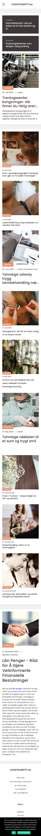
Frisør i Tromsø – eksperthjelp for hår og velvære (19, 497)
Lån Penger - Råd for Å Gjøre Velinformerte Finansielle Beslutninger (20, 670)
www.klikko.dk (22, 793)
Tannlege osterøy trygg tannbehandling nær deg (20, 278)
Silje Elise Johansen (10, 655)
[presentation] (36, 414)
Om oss (20, 815)
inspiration (9, 20)
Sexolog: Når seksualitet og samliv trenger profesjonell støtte (19, 595)
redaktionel (8, 645)
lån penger (17, 688)
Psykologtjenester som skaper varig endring (19, 45)
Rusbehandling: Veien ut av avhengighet (16, 546)
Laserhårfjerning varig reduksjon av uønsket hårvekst (20, 223)
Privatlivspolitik (23, 833)
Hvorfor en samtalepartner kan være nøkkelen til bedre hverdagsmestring (18, 383)
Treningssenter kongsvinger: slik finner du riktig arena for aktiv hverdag (20, 102)
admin (20, 92)
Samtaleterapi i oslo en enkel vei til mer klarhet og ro (20, 26)
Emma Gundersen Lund (27, 269)
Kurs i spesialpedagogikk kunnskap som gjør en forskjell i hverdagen (20, 174)
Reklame (20, 812)
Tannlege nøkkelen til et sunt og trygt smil (20, 439)
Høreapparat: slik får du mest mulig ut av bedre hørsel (20, 333)
